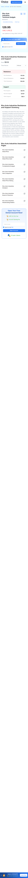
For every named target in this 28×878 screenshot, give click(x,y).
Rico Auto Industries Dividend (8, 187)
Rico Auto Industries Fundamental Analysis (8, 165)
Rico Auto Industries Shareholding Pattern (8, 201)
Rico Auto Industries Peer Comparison (8, 172)
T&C (12, 46)
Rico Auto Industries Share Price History (8, 179)
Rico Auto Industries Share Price (8, 150)
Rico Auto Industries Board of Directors (8, 194)
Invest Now (23, 875)
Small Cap (17, 22)
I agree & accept (8, 46)
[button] (21, 14)
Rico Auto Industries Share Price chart (8, 158)
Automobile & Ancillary (8, 22)
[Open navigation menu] (25, 2)
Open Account (20, 43)
